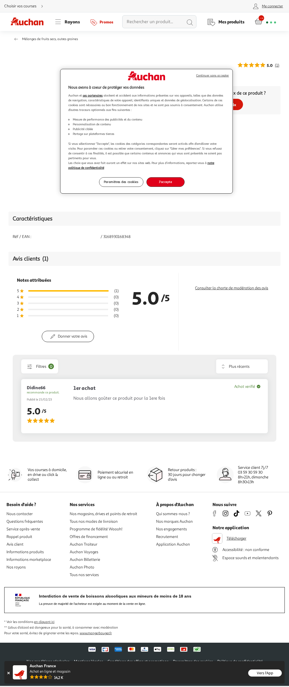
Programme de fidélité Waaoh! (96, 529)
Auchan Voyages (84, 552)
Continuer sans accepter (212, 75)
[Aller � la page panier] (265, 22)
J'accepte (165, 182)
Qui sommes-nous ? (173, 513)
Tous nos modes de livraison (94, 521)
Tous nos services (84, 574)
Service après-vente (23, 529)
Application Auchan (173, 544)
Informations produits (25, 552)
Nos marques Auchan (174, 521)
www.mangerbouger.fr (96, 633)
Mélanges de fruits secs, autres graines (50, 39)
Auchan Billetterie (85, 559)
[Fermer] (8, 673)
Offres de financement (89, 536)
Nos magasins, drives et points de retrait (103, 513)
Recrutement (167, 536)
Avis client (14, 544)
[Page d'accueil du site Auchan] (29, 22)
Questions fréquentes (24, 521)
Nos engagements (171, 529)
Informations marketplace (28, 559)
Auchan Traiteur (83, 544)
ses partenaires (93, 95)
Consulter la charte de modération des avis (231, 288)
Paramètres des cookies (121, 182)
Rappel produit (19, 536)
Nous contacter (19, 513)
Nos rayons (16, 567)
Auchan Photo (82, 567)
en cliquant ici (44, 622)
